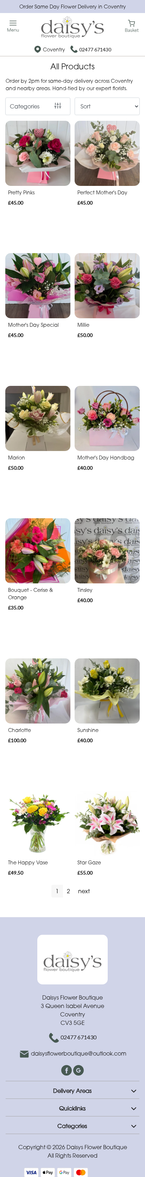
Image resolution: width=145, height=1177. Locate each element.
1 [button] (57, 891)
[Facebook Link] (67, 1069)
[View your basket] (132, 25)
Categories (24, 106)
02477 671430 (95, 49)
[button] (72, 1089)
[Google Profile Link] (78, 1069)
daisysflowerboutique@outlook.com (78, 1053)
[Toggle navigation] (13, 26)
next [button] (84, 891)
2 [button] (68, 891)
